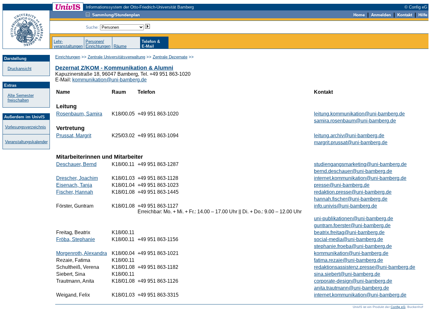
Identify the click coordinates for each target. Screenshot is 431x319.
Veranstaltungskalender (26, 141)
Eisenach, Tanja (74, 185)
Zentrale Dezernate (170, 57)
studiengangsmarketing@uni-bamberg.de (360, 164)
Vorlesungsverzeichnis (25, 127)
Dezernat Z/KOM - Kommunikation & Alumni (114, 68)
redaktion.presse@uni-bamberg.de (353, 192)
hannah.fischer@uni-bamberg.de (350, 199)
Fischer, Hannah (74, 192)
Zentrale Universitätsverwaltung (116, 57)
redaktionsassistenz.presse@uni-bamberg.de (364, 267)
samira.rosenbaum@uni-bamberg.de (355, 120)
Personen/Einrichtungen (98, 44)
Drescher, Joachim (77, 178)
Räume (120, 46)
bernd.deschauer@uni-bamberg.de (353, 171)
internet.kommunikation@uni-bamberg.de (360, 178)
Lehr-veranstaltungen (68, 44)
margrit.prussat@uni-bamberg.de (350, 142)
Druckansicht (20, 68)
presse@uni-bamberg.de (341, 185)
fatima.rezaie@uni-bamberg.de (348, 260)
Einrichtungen (67, 57)
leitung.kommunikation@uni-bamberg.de (359, 113)
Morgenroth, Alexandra (81, 253)
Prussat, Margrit (73, 135)
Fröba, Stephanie (75, 239)
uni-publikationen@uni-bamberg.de (353, 218)
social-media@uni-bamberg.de (348, 239)
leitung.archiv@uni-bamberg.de (349, 135)
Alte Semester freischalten (21, 98)
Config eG (398, 307)
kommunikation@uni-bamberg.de (109, 79)
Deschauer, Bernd (76, 164)
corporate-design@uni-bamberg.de (353, 281)
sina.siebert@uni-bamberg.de (347, 274)
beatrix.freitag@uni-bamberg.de (349, 232)
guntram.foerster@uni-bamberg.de (352, 225)
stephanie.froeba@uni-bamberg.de (353, 246)
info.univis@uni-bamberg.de (345, 206)
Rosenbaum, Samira (79, 113)
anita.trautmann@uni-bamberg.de (351, 288)
